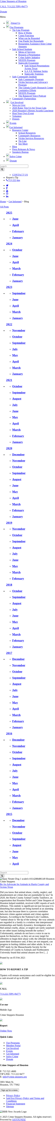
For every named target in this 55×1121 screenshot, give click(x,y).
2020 (9, 448)
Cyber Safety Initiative (29, 57)
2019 (9, 522)
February (18, 231)
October (17, 249)
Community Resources (29, 135)
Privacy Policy (13, 1095)
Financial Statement (15, 1103)
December (18, 454)
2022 (9, 324)
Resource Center (20, 130)
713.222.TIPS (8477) (10, 994)
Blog (14, 146)
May (15, 355)
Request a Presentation (29, 54)
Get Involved (12, 1048)
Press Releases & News (23, 149)
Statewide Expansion (28, 63)
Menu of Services (26, 52)
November (18, 330)
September (19, 293)
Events (9, 1051)
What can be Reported (29, 38)
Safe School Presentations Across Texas (36, 67)
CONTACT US (20, 174)
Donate (9, 1059)
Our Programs (13, 1043)
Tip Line (22, 141)
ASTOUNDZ (19, 1119)
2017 (9, 653)
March (16, 268)
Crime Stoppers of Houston (13, 1)
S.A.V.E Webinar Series (36, 71)
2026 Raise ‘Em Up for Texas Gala (29, 108)
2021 (9, 380)
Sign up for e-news (9, 1090)
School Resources (27, 133)
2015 (9, 814)
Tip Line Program (20, 30)
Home (3, 201)
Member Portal (13, 1045)
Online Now (6, 1030)
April (15, 225)
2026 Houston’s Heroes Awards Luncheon (32, 110)
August (16, 398)
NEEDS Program (26, 60)
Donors (15, 119)
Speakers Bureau (20, 152)
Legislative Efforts (27, 90)
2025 (9, 212)
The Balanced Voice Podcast (32, 96)
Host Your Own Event (23, 113)
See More (23, 144)
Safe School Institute (22, 49)
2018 (9, 584)
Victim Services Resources (31, 138)
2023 (9, 287)
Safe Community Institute (24, 76)
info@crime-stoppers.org (15, 1076)
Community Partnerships (24, 98)
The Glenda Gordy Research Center (35, 87)
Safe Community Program (31, 79)
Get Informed (15, 201)
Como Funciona (26, 35)
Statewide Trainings (34, 74)
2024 (9, 243)
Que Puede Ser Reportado (31, 41)
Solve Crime (12, 1056)
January (17, 237)
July (15, 349)
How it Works (25, 33)
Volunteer (17, 116)
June (15, 218)
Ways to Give (18, 105)
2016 (9, 733)
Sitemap (10, 1106)
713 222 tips (14, 180)
